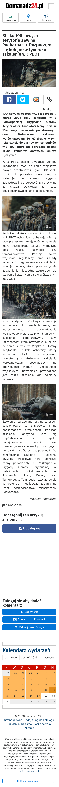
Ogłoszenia (11, 20)
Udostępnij (31, 528)
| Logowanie (30, 611)
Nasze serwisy (42, 723)
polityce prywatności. (29, 771)
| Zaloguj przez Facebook (31, 619)
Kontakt (29, 727)
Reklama (46, 20)
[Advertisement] (29, 561)
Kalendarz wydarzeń (26, 650)
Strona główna (13, 720)
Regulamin (13, 723)
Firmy (28, 20)
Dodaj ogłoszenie (28, 781)
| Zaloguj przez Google (30, 627)
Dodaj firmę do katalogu (39, 720)
